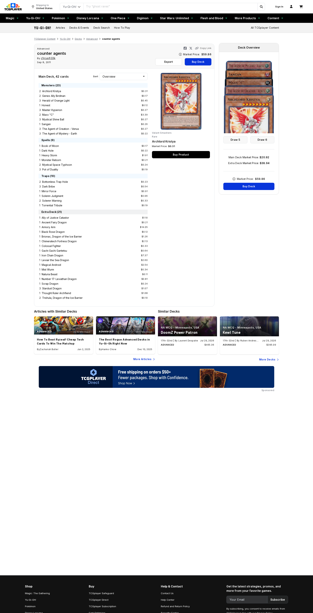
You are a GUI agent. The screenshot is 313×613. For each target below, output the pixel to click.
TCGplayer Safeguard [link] (101, 593)
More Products (245, 18)
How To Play (122, 27)
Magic (10, 18)
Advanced (92, 39)
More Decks (267, 359)
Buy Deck (198, 61)
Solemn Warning (52, 200)
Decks (78, 39)
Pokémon (58, 18)
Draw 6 (262, 139)
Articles (60, 27)
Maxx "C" (48, 114)
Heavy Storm (49, 155)
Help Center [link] (167, 599)
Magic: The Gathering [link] (37, 593)
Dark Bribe (48, 186)
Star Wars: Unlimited (174, 18)
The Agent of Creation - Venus (60, 128)
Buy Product (181, 154)
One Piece (118, 18)
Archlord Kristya (51, 91)
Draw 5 (235, 139)
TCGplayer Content (44, 39)
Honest (46, 105)
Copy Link (205, 48)
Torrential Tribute (52, 205)
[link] (13, 6)
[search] (171, 6)
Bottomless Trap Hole (55, 181)
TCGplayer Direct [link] (98, 599)
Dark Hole (48, 150)
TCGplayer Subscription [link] (102, 606)
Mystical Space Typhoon (57, 164)
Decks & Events (79, 27)
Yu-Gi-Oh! (33, 18)
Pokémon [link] (30, 606)
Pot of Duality (50, 169)
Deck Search (101, 27)
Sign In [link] (279, 6)
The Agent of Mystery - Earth (59, 133)
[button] (261, 6)
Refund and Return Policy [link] (175, 606)
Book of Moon (50, 145)
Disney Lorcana (88, 18)
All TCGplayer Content (265, 27)
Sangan (46, 124)
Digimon (143, 18)
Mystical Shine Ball (53, 119)
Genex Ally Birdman (53, 95)
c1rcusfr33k (48, 58)
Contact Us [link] (167, 593)
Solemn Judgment (52, 195)
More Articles (142, 359)
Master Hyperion (52, 110)
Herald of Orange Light (56, 100)
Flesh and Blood (212, 18)
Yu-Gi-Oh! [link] (30, 599)
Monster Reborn (51, 160)
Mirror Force (49, 191)
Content (273, 18)
